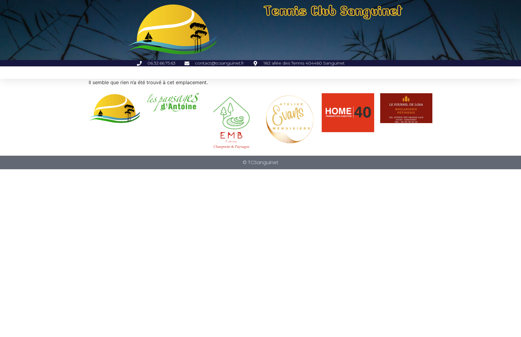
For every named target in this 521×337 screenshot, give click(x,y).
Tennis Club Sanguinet (333, 11)
